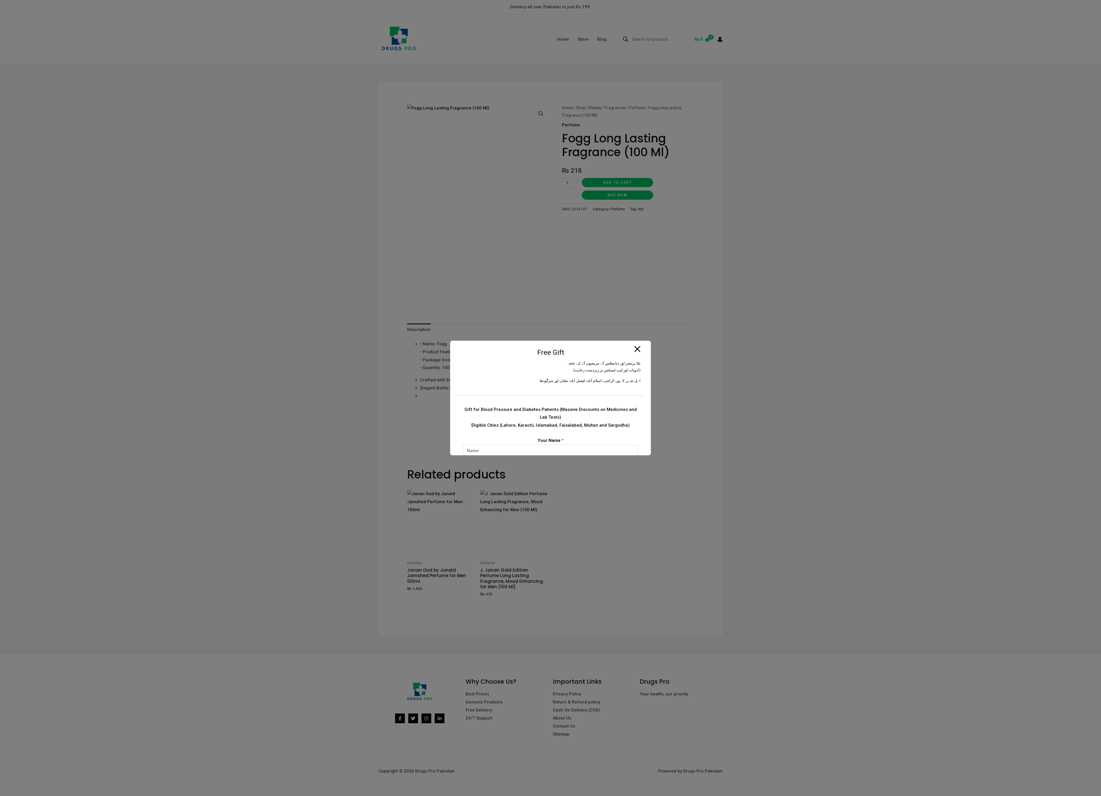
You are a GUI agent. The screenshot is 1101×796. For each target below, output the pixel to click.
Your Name (551, 440)
